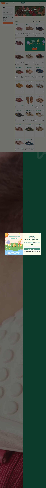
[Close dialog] (40, 233)
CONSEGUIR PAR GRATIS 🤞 (32, 249)
